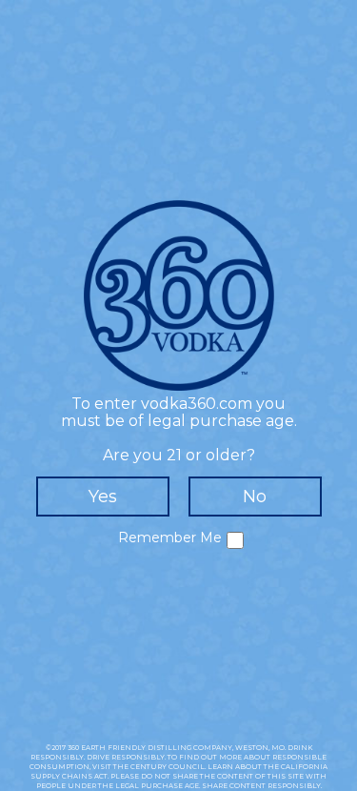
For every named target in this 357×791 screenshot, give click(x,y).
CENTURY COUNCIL (167, 766)
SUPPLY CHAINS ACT (69, 776)
